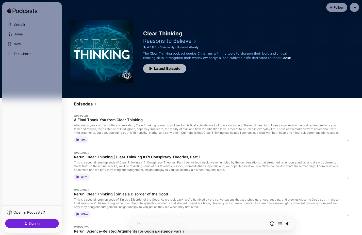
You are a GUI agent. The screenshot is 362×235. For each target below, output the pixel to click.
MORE (287, 58)
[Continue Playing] (280, 223)
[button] (32, 24)
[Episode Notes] (272, 223)
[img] (22, 11)
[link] (85, 104)
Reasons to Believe (167, 41)
